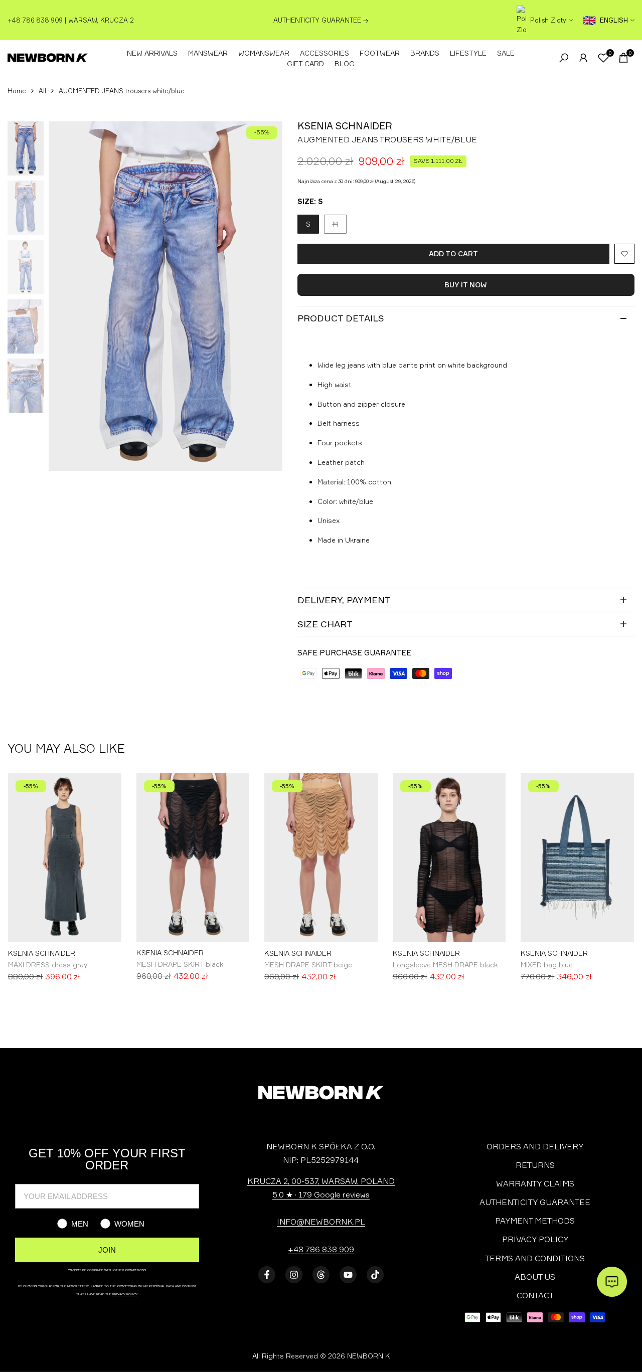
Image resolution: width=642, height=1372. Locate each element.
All (42, 91)
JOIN (107, 1250)
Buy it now (465, 284)
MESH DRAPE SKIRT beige (308, 964)
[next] (262, 296)
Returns (535, 1165)
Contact (535, 1295)
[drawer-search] (563, 58)
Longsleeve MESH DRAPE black (445, 964)
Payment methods (535, 1221)
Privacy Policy (535, 1239)
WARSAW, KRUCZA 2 (101, 20)
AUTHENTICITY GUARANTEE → (321, 20)
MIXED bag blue (547, 964)
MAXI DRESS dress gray (47, 964)
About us (535, 1277)
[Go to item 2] (331, 1008)
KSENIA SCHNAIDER (41, 953)
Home (17, 91)
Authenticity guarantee (534, 1202)
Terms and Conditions (535, 1258)
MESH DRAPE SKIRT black (179, 964)
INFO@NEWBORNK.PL (321, 1222)
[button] (624, 254)
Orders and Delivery (535, 1146)
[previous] (69, 296)
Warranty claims (535, 1183)
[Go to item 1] (316, 1008)
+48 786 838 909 (321, 1249)
